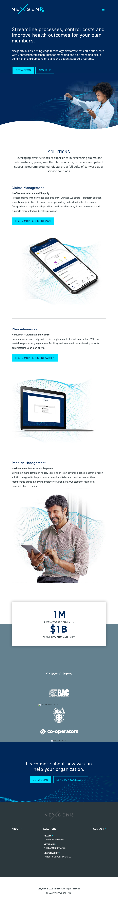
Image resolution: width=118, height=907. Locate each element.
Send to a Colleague (70, 780)
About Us (45, 70)
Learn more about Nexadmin (35, 358)
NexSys (48, 835)
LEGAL (69, 893)
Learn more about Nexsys (33, 221)
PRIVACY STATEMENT (55, 893)
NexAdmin (49, 844)
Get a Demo (23, 70)
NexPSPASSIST (51, 852)
